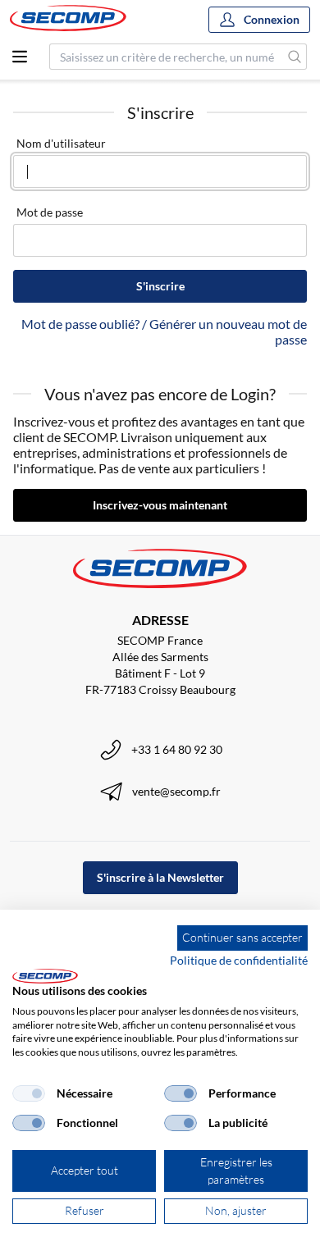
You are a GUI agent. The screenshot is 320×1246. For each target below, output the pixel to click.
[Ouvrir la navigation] (19, 56)
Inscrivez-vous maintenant (160, 505)
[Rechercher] (295, 56)
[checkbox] (28, 1093)
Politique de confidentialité (239, 960)
